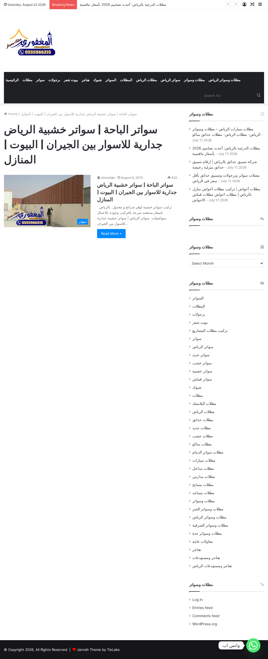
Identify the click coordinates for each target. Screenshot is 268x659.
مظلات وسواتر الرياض (225, 80)
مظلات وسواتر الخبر (208, 509)
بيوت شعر (71, 80)
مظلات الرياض (146, 80)
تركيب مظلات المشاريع (210, 330)
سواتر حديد (201, 355)
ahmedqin (108, 178)
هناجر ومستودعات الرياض (212, 566)
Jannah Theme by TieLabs (98, 649)
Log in (197, 599)
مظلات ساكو (202, 444)
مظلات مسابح (203, 485)
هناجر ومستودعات (206, 558)
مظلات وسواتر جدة (207, 533)
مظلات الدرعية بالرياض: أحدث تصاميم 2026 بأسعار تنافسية (123, 4)
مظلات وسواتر (194, 80)
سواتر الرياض (170, 80)
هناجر (86, 80)
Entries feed (202, 608)
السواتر (110, 80)
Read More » (111, 233)
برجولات (54, 80)
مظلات (27, 80)
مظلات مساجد (203, 493)
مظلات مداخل (203, 468)
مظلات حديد (201, 428)
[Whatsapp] (253, 645)
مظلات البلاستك (204, 403)
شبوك (97, 80)
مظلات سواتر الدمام (208, 452)
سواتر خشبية (202, 371)
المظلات (126, 80)
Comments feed (205, 616)
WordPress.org (204, 624)
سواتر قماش (202, 379)
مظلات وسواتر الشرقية (210, 525)
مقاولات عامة (202, 541)
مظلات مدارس (203, 476)
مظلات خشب (202, 436)
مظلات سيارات (203, 460)
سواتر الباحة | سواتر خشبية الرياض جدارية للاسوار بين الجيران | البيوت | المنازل (137, 192)
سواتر (40, 80)
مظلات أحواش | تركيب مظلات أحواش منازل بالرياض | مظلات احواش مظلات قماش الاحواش (226, 194)
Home (12, 114)
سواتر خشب (202, 363)
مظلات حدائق (202, 420)
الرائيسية (12, 80)
